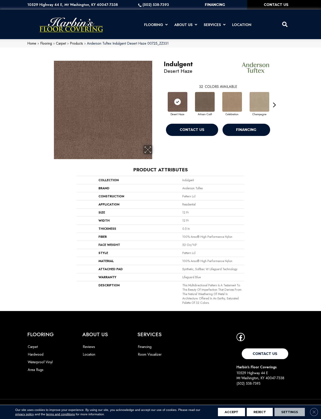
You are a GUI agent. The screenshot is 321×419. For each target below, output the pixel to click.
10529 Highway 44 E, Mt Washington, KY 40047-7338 (72, 4)
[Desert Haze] (177, 102)
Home (31, 43)
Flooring (46, 43)
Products (76, 43)
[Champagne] (259, 102)
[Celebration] (232, 102)
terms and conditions (60, 414)
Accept (231, 412)
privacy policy (24, 414)
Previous (161, 98)
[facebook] (240, 338)
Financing (246, 130)
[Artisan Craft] (205, 102)
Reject (260, 412)
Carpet (61, 43)
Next (274, 98)
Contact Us (192, 130)
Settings (289, 412)
